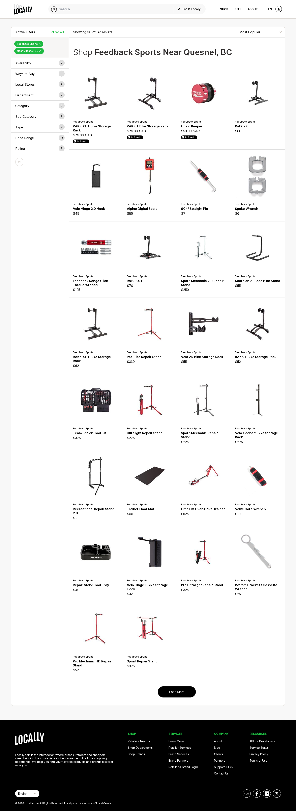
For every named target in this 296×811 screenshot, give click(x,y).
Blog (217, 747)
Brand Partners (178, 760)
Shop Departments (140, 747)
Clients (218, 754)
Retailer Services (180, 747)
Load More (176, 692)
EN (270, 9)
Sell (238, 9)
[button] (40, 63)
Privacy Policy (258, 754)
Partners (219, 760)
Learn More (176, 741)
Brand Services (179, 754)
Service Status (259, 747)
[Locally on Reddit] (247, 793)
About (253, 9)
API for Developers (262, 741)
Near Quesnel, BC (28, 50)
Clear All (58, 32)
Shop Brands (136, 754)
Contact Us (221, 773)
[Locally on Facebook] (257, 793)
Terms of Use (258, 760)
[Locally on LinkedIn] (267, 793)
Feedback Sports (27, 43)
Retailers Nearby (139, 741)
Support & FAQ (224, 767)
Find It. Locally (191, 9)
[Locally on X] (277, 793)
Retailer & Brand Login (183, 767)
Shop (224, 9)
